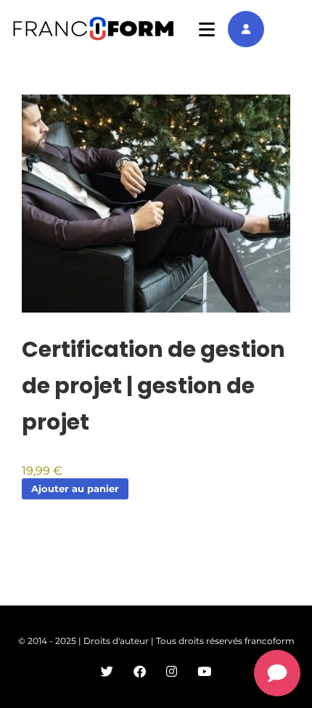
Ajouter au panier (75, 488)
